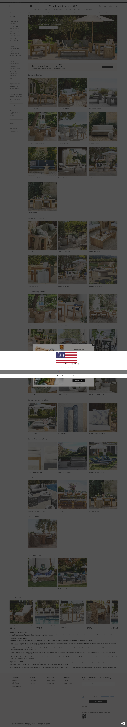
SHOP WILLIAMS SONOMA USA (68, 372)
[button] (123, 723)
